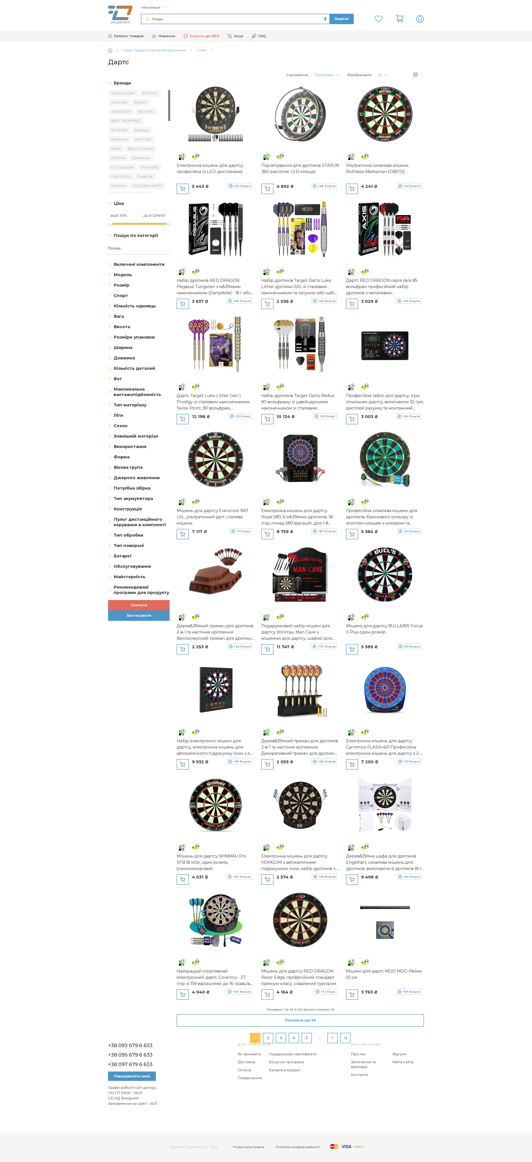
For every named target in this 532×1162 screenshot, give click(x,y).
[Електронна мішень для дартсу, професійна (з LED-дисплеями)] (216, 115)
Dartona (119, 186)
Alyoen (140, 102)
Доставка (246, 1062)
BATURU (146, 112)
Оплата (244, 1070)
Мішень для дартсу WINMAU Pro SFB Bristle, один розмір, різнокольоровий (211, 862)
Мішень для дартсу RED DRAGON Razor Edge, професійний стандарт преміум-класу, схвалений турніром (298, 977)
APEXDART (121, 112)
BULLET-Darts (141, 149)
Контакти (359, 1075)
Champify (149, 167)
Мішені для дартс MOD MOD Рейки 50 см (384, 974)
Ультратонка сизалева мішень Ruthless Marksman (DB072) (377, 168)
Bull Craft (143, 139)
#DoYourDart (123, 93)
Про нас (358, 1054)
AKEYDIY (150, 93)
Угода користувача (248, 1147)
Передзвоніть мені (132, 1076)
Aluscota (119, 102)
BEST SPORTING (126, 121)
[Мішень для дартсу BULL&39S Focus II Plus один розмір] (385, 575)
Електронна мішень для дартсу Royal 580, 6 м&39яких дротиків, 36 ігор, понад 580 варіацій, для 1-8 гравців (297, 517)
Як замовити (249, 1054)
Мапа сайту (403, 1062)
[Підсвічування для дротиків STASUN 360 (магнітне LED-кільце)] (300, 115)
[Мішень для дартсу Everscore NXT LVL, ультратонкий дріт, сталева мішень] (216, 460)
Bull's (116, 149)
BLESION (119, 130)
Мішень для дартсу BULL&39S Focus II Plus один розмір (384, 629)
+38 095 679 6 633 (130, 1055)
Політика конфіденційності (298, 1147)
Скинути (139, 605)
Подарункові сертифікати (292, 1054)
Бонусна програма (286, 1062)
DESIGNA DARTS (148, 186)
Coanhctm (121, 176)
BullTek (118, 158)
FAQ (262, 36)
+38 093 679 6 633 (130, 1045)
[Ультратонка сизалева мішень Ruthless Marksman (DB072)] (385, 115)
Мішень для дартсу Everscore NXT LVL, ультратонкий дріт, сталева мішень (213, 517)
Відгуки (399, 1054)
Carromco (141, 158)
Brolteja (141, 130)
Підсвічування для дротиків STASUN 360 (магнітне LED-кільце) (300, 168)
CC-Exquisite (122, 167)
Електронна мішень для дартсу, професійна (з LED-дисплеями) (210, 168)
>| (345, 1038)
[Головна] (113, 50)
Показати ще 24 (300, 1020)
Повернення (250, 1078)
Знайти (342, 19)
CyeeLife (145, 176)
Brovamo (120, 139)
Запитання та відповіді (363, 1064)
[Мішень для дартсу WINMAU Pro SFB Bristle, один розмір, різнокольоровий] (216, 805)
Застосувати (139, 615)
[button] (328, 74)
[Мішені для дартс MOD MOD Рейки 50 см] (385, 920)
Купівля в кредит (284, 1070)
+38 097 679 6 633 (130, 1064)
